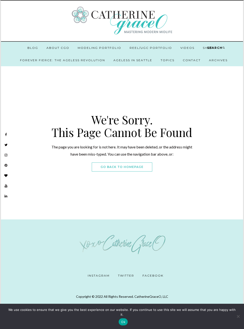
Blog (32, 48)
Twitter (126, 275)
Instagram (99, 275)
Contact (192, 60)
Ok (123, 322)
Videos (187, 48)
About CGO (57, 48)
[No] (238, 316)
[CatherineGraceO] (122, 21)
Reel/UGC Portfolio (151, 48)
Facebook (152, 275)
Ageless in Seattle (132, 60)
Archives (218, 60)
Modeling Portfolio (99, 48)
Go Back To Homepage (122, 167)
